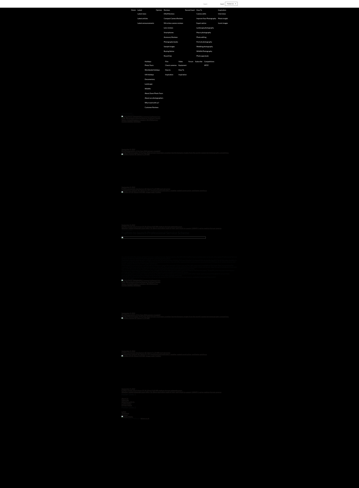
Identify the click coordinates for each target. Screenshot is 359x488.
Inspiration (222, 10)
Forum (190, 61)
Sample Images (169, 46)
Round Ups (168, 56)
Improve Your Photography (206, 18)
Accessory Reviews (171, 37)
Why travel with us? (152, 103)
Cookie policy (126, 404)
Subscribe (198, 61)
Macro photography (203, 32)
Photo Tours (149, 65)
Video (180, 61)
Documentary (150, 79)
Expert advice (201, 23)
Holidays (148, 61)
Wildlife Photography (204, 51)
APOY (206, 65)
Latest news (142, 14)
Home (133, 10)
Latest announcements (146, 23)
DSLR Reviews (169, 14)
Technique (125, 413)
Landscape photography (205, 28)
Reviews (167, 10)
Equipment (182, 65)
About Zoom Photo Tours (154, 93)
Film (166, 61)
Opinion (159, 10)
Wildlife (148, 89)
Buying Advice (169, 51)
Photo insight (223, 18)
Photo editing (201, 37)
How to (168, 70)
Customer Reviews (151, 107)
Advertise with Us (128, 402)
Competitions (209, 61)
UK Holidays (149, 75)
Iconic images (223, 23)
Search (222, 4)
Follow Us (230, 4)
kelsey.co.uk (145, 418)
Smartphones (169, 32)
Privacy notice (127, 405)
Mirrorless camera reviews (173, 23)
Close (1, 111)
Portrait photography (204, 42)
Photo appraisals (202, 56)
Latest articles (143, 18)
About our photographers (154, 98)
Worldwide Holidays (152, 70)
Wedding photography (204, 46)
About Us (125, 399)
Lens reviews (168, 28)
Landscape (148, 84)
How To (199, 10)
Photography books (171, 42)
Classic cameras (171, 65)
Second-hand (190, 10)
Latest (140, 10)
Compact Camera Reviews (173, 18)
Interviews (222, 14)
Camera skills (201, 14)
